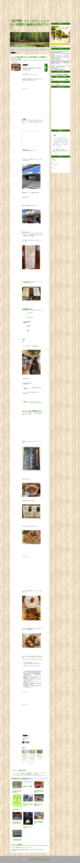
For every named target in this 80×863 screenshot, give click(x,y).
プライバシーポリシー (44, 858)
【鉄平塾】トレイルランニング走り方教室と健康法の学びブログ (29, 24)
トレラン (55, 165)
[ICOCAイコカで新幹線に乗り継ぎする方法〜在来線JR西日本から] (25, 751)
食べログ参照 (24, 692)
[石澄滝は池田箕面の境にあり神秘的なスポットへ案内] (40, 751)
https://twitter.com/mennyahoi (33, 401)
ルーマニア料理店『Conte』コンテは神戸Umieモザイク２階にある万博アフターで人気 (29, 775)
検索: (52, 79)
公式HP (12, 49)
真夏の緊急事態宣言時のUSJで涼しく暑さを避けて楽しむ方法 (16, 823)
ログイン (24, 847)
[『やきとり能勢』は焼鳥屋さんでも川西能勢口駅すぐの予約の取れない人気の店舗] (32, 751)
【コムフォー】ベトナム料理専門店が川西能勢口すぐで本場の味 (25, 774)
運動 (28, 49)
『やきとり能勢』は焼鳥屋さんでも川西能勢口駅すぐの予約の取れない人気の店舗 (32, 757)
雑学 (32, 49)
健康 (23, 49)
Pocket (17, 52)
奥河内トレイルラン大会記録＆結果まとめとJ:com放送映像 (27, 786)
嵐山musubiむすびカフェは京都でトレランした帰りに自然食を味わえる (27, 804)
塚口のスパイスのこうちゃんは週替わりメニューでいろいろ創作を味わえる (38, 804)
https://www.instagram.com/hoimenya (35, 402)
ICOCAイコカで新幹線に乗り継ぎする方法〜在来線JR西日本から (25, 756)
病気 (55, 160)
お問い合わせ (43, 49)
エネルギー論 (56, 163)
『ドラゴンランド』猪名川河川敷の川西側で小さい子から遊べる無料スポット (16, 791)
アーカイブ (53, 84)
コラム (55, 168)
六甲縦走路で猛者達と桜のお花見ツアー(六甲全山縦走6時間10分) (38, 822)
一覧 (37, 49)
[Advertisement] (37, 9)
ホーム (18, 49)
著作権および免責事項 (36, 858)
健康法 (53, 159)
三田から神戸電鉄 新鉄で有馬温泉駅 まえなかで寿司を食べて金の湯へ (38, 791)
